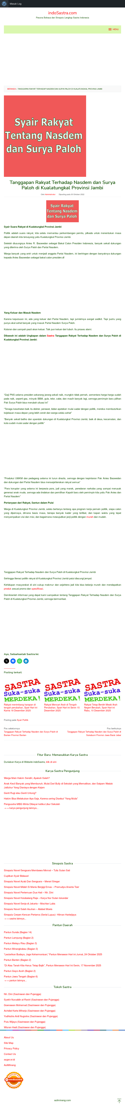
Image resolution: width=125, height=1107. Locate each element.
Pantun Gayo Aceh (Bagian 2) (20, 971)
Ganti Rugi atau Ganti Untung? (20, 793)
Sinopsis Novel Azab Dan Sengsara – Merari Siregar (32, 881)
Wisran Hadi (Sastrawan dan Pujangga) (25, 1027)
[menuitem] (4, 3)
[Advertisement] (62, 59)
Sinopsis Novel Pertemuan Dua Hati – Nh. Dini (28, 892)
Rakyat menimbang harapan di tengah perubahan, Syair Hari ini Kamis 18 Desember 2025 (20, 707)
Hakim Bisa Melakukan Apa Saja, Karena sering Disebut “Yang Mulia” (41, 798)
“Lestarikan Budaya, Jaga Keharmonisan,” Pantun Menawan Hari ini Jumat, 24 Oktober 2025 (53, 954)
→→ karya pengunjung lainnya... (21, 808)
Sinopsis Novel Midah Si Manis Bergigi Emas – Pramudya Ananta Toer (41, 886)
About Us (9, 1037)
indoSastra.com (62, 13)
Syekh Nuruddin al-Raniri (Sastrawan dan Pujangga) (31, 999)
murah (89, 516)
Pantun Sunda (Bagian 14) (18, 932)
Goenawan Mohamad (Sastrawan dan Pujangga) (30, 1005)
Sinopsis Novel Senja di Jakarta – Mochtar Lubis (29, 903)
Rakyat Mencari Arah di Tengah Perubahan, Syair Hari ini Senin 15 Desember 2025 (62, 707)
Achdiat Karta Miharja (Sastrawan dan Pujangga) (30, 1010)
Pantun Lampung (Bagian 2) (19, 937)
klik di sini (51, 761)
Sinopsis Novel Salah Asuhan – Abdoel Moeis (28, 909)
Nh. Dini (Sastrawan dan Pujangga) (22, 994)
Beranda (11, 88)
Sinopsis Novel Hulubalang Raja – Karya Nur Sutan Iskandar (36, 898)
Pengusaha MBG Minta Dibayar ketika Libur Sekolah (32, 804)
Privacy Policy (11, 1048)
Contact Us (10, 1054)
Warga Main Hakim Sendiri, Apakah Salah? (27, 778)
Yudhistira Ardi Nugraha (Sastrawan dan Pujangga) (31, 1016)
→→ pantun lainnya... (15, 980)
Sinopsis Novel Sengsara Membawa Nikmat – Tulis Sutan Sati (37, 870)
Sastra (50, 335)
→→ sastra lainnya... (15, 918)
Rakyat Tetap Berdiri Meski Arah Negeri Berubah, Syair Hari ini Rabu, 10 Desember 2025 (100, 707)
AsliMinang (10, 1065)
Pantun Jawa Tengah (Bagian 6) (21, 976)
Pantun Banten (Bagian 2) (17, 959)
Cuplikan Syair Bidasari (16, 875)
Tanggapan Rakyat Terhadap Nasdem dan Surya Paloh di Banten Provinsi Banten (31, 732)
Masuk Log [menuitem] (15, 3)
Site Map (8, 1042)
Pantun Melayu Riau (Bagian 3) (20, 943)
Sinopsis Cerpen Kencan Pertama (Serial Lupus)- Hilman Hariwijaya (40, 914)
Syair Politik (22, 719)
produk (7, 588)
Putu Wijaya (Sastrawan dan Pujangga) (24, 1021)
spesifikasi (37, 588)
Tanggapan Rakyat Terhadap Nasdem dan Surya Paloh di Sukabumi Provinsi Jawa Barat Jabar (94, 732)
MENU (116, 29)
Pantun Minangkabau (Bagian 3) (21, 948)
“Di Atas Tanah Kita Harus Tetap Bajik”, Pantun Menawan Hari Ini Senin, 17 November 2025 (52, 965)
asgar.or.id (9, 1059)
